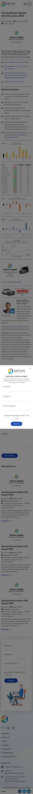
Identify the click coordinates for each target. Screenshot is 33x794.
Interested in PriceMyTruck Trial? (14, 415)
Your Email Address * (9, 406)
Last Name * (7, 396)
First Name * (7, 386)
